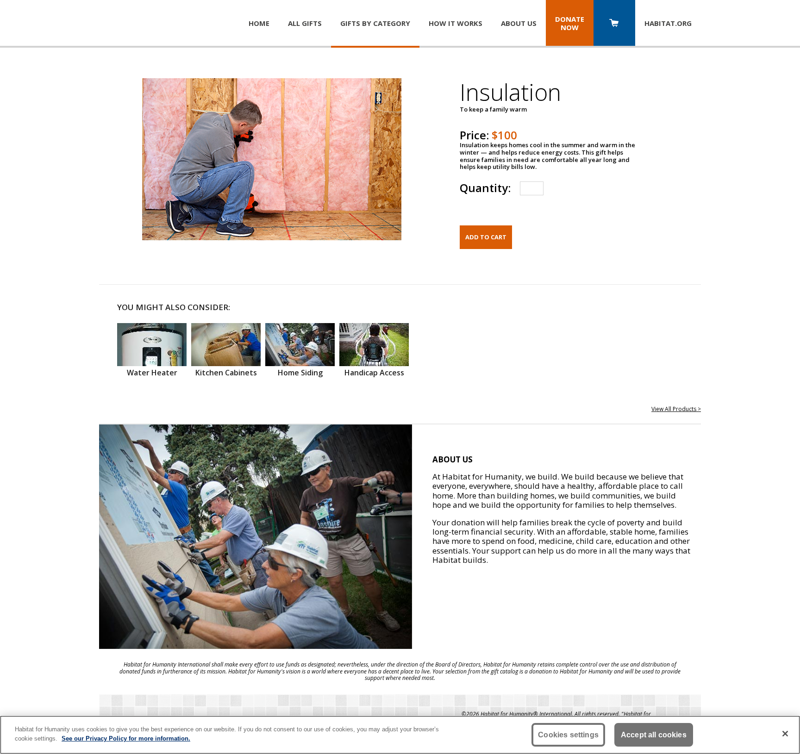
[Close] (785, 733)
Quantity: (485, 187)
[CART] (614, 24)
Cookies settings (568, 735)
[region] (400, 735)
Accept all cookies (654, 735)
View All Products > (676, 409)
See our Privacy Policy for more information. (126, 738)
